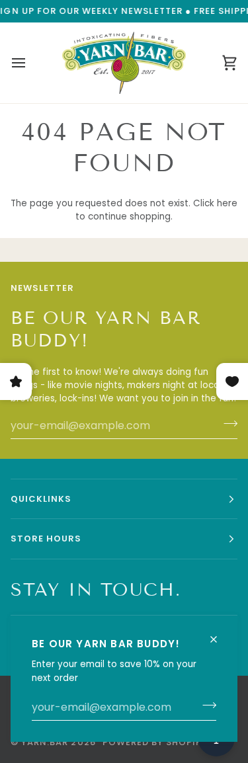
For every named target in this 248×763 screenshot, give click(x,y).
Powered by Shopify (155, 742)
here (227, 203)
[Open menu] (30, 62)
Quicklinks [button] (41, 499)
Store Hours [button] (46, 538)
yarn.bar (44, 742)
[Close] (219, 634)
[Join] (205, 705)
